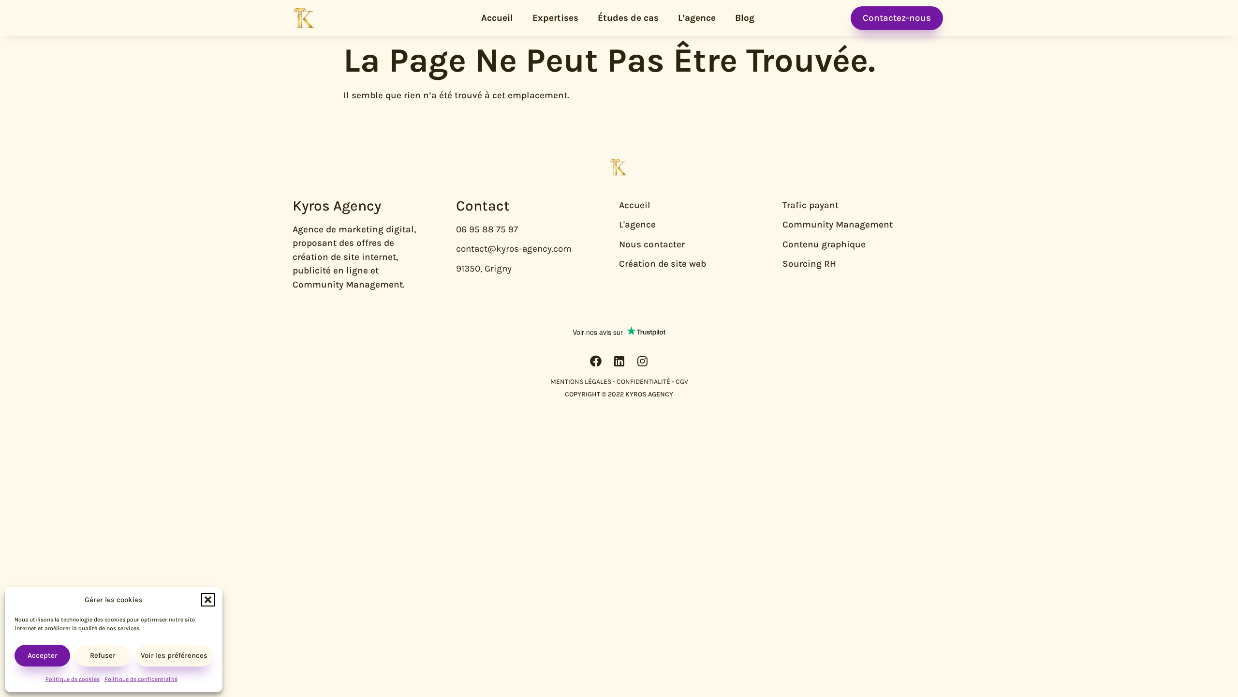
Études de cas (628, 18)
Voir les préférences (174, 655)
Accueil (497, 18)
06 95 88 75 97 (487, 229)
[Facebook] (596, 361)
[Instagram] (642, 361)
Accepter (43, 655)
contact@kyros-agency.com (514, 248)
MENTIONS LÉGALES (580, 382)
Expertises (555, 18)
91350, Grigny (484, 268)
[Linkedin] (619, 361)
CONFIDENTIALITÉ (643, 382)
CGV (682, 382)
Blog (744, 18)
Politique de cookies (72, 679)
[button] (208, 600)
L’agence (697, 18)
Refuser (103, 655)
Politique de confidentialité (140, 679)
